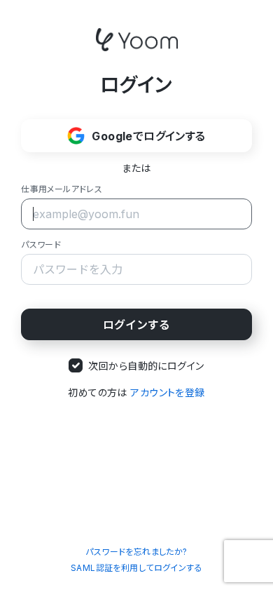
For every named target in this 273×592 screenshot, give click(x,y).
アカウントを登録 (167, 392)
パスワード (41, 244)
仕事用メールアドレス (61, 189)
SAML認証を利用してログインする (136, 568)
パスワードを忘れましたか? (136, 551)
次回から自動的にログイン (146, 366)
